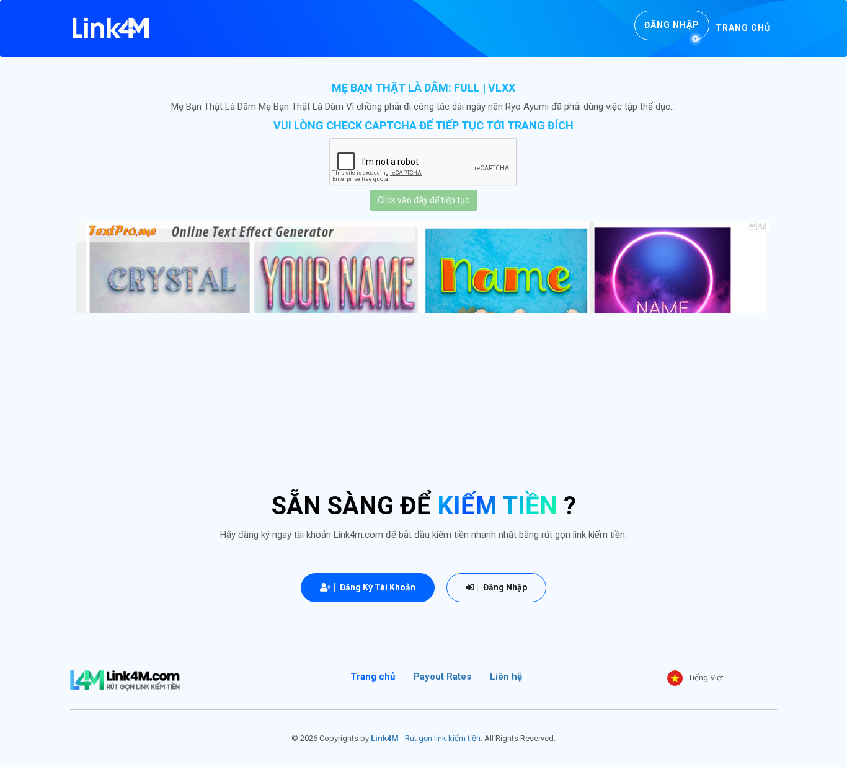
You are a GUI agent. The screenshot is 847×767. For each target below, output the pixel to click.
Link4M (385, 738)
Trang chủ (743, 28)
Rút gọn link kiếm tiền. (443, 738)
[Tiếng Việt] (675, 678)
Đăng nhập (671, 25)
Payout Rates (442, 676)
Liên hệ (506, 676)
